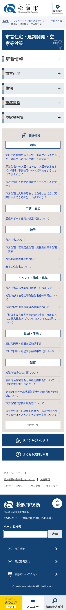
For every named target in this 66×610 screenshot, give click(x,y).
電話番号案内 (22, 561)
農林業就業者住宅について (21, 258)
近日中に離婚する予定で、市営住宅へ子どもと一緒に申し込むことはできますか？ (31, 157)
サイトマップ (53, 486)
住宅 (9, 88)
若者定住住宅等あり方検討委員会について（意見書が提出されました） (30, 382)
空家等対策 (15, 117)
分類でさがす (33, 21)
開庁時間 (20, 548)
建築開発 (13, 103)
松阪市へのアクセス (26, 574)
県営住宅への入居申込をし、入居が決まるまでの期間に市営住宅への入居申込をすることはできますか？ (31, 170)
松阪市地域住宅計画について (22, 372)
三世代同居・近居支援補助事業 (23, 343)
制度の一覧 (32, 425)
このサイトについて (14, 486)
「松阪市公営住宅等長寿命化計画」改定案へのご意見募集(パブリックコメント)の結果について (31, 318)
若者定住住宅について (18, 266)
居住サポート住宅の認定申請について (27, 218)
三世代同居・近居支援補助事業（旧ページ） (31, 351)
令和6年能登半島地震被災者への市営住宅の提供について (32, 393)
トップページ (17, 21)
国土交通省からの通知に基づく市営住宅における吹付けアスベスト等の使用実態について (31, 412)
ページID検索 (12, 526)
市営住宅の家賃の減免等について (25, 403)
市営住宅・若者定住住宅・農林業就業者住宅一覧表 (31, 249)
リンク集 (35, 486)
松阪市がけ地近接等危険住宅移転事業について (31, 297)
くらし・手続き (50, 21)
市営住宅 (13, 74)
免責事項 (45, 479)
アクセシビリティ (13, 473)
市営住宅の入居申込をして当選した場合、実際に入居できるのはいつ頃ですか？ (31, 195)
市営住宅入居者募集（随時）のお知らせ (29, 287)
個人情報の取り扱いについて (19, 479)
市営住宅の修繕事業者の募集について (27, 307)
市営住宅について (16, 239)
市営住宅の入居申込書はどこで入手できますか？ (31, 183)
